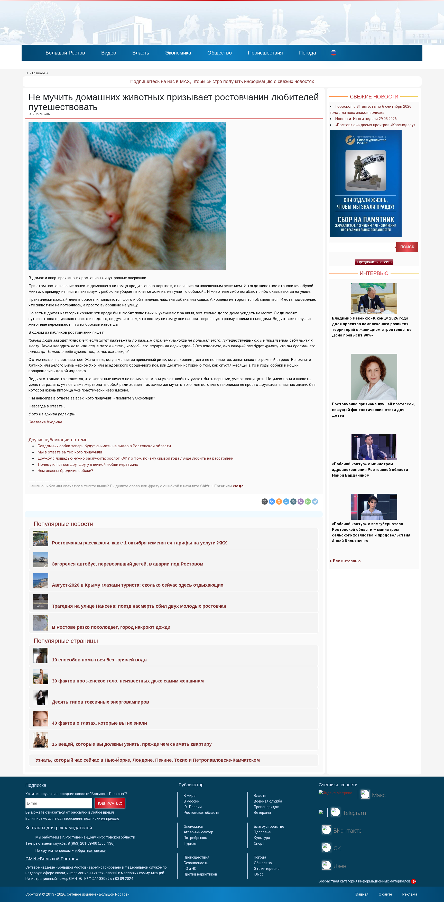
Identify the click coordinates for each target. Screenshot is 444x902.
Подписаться (110, 803)
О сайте (385, 894)
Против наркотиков (200, 874)
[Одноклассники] (279, 501)
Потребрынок (195, 838)
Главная (361, 894)
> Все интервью (345, 561)
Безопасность (196, 863)
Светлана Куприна (45, 422)
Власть (140, 53)
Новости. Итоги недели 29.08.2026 (366, 118)
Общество (219, 53)
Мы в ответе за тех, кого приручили (70, 452)
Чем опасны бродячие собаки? (65, 470)
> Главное (37, 73)
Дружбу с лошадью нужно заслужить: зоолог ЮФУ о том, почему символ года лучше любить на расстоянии (135, 458)
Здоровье (262, 832)
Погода (307, 53)
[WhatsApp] (308, 501)
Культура (262, 838)
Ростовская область (201, 812)
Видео (108, 53)
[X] (265, 501)
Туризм (190, 843)
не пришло (110, 818)
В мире (190, 796)
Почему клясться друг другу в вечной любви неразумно (88, 464)
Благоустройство (269, 826)
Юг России (193, 807)
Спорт (259, 843)
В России (191, 801)
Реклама (409, 894)
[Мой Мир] (286, 501)
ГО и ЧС (190, 869)
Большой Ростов (65, 53)
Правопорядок (266, 807)
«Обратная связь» (90, 851)
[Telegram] (315, 501)
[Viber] (301, 501)
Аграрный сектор (198, 832)
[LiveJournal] (293, 501)
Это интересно (267, 869)
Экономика (178, 53)
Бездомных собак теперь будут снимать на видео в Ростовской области (104, 446)
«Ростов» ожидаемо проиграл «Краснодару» (375, 125)
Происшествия (265, 53)
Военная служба (268, 801)
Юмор (259, 874)
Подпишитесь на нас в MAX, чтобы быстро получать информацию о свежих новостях (222, 81)
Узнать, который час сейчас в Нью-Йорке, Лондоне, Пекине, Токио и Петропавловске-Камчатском (147, 760)
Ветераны (262, 812)
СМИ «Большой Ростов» (51, 858)
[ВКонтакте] (272, 501)
